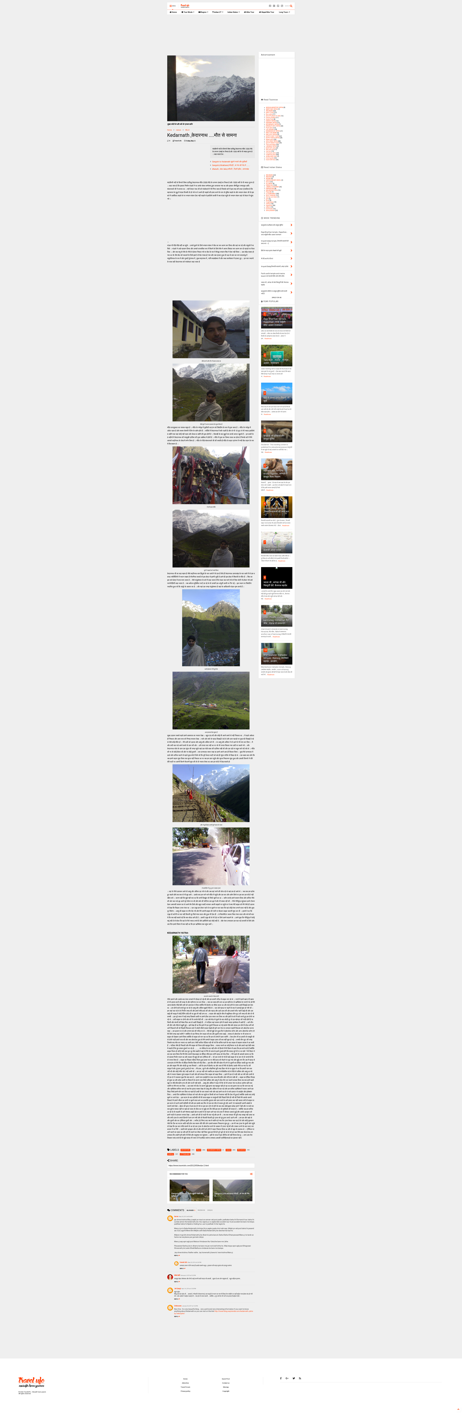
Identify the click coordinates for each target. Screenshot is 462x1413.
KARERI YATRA (271, 121)
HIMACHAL (269, 185)
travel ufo (183, 1262)
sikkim (268, 207)
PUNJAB (268, 192)
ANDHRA (269, 177)
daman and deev (271, 197)
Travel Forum (185, 1387)
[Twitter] (278, 6)
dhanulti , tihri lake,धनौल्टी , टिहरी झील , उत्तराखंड (230, 169)
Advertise (185, 1383)
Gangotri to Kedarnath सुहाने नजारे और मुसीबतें (229, 162)
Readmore (268, 338)
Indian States (233, 12)
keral (267, 200)
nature (178, 130)
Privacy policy (185, 1391)
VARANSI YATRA (271, 146)
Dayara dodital (271, 117)
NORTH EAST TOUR (272, 136)
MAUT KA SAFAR (271, 133)
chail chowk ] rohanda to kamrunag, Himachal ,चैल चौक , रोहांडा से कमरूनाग (276, 620)
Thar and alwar (271, 144)
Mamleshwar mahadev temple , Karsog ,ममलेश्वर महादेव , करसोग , (276, 658)
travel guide (270, 158)
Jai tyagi (177, 1288)
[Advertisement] (231, 35)
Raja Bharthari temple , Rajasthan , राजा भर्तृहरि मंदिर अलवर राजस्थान (275, 322)
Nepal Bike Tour (267, 12)
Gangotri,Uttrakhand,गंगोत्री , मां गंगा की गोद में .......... (231, 165)
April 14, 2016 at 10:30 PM (189, 1288)
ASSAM (268, 178)
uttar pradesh (270, 210)
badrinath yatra (271, 148)
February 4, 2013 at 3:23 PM (188, 1275)
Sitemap (226, 1387)
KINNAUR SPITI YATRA (273, 126)
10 (265, 650)
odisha (268, 204)
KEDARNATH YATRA (272, 124)
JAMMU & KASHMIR (272, 187)
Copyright (225, 1391)
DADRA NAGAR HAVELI (273, 180)
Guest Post (269, 119)
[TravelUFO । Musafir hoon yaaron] (185, 7)
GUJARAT (269, 183)
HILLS (187, 130)
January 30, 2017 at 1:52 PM (190, 1306)
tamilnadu (269, 209)
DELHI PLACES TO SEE (273, 116)
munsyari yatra (271, 153)
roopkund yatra (271, 154)
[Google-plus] (274, 6)
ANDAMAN (269, 111)
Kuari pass (269, 128)
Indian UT (217, 12)
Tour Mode (187, 12)
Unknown (178, 1306)
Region (203, 12)
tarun (176, 1216)
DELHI (268, 182)
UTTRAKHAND (270, 193)
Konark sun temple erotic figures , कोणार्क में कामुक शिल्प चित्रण (275, 473)
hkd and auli (270, 149)
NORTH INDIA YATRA (272, 138)
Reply (176, 1255)
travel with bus (271, 160)
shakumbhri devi (271, 156)
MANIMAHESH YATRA (273, 131)
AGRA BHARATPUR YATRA (274, 107)
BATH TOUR (270, 112)
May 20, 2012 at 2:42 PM (194, 1262)
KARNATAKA (270, 188)
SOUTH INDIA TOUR (272, 143)
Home (174, 12)
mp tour (268, 151)
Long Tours (283, 12)
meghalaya (269, 202)
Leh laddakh (270, 129)
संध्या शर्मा (177, 1275)
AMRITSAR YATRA (272, 109)
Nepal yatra (269, 139)
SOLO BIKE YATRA (272, 141)
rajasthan (269, 205)
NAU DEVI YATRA (271, 134)
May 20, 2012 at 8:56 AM (185, 1216)
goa (267, 199)
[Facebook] (270, 6)
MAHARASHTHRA (271, 190)
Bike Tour (250, 12)
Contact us (226, 1383)
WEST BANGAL (271, 195)
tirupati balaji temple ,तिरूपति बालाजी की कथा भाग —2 (276, 511)
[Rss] (282, 6)
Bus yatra (269, 114)
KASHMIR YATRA (271, 122)
